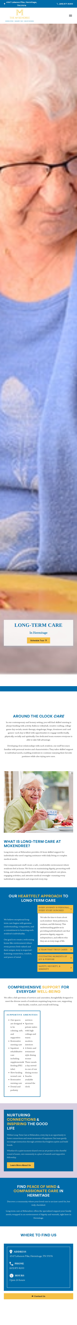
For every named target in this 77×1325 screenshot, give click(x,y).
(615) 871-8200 (17, 1268)
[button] (55, 909)
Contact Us (39, 1296)
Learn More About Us (20, 1165)
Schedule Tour (37, 640)
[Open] (70, 16)
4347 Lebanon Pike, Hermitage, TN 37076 (21, 4)
